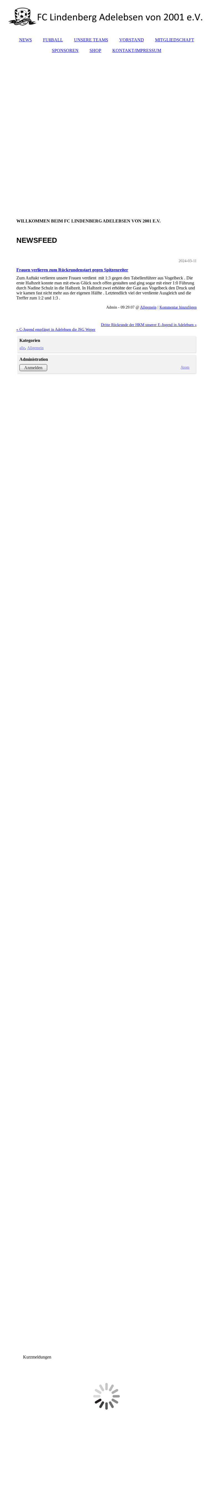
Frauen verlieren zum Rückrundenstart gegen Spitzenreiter (72, 269)
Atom (185, 367)
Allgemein (148, 307)
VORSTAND (131, 39)
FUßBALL (53, 39)
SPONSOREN (65, 50)
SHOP (95, 50)
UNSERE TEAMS (91, 39)
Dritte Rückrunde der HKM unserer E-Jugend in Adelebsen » (149, 324)
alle (22, 348)
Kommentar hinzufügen (178, 307)
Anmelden (33, 367)
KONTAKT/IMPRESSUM (136, 50)
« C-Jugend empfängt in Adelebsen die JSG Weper (55, 329)
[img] (106, 16)
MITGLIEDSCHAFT (174, 39)
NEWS (25, 39)
